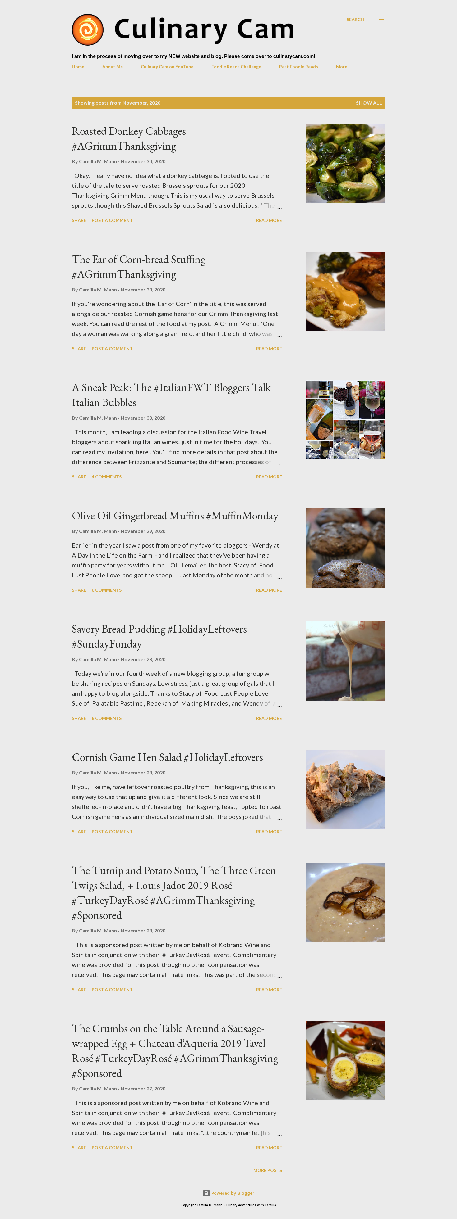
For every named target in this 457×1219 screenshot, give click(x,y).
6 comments (107, 590)
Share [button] (79, 220)
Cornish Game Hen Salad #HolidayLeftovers (167, 757)
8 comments (107, 718)
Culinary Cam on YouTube (167, 66)
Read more (269, 220)
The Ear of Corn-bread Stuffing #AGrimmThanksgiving (138, 266)
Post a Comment (112, 220)
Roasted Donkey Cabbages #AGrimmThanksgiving (129, 138)
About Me (112, 66)
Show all (369, 103)
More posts (267, 1170)
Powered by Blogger (232, 1193)
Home (78, 66)
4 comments (107, 476)
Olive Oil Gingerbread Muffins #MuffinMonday (175, 515)
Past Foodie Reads (298, 66)
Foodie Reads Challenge (236, 66)
